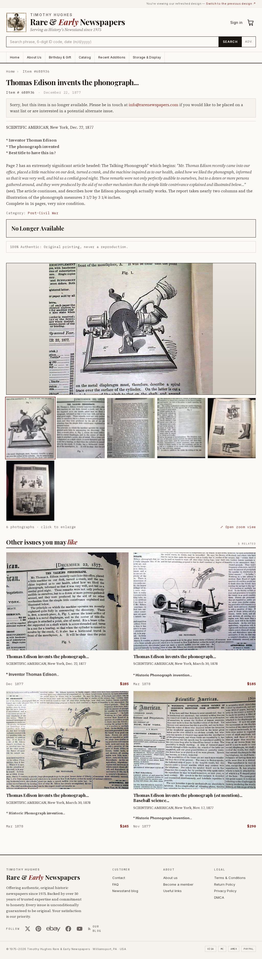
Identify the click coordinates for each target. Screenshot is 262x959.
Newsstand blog (125, 891)
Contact (118, 878)
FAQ (115, 884)
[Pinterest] (38, 929)
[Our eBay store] (53, 929)
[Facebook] (68, 929)
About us (170, 878)
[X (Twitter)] (27, 929)
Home (14, 57)
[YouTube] (79, 929)
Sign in (236, 22)
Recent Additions (111, 57)
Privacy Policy (225, 891)
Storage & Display (147, 57)
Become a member (178, 884)
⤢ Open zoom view (238, 527)
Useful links (172, 891)
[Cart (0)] (251, 22)
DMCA (219, 897)
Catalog (85, 57)
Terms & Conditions (230, 878)
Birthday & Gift (60, 57)
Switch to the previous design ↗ (231, 3)
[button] (131, 329)
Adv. (249, 41)
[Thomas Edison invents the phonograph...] (30, 428)
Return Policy (224, 884)
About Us (34, 57)
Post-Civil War (43, 213)
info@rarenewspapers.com (153, 104)
